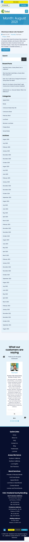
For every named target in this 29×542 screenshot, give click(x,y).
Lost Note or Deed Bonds (14, 465)
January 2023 (5, 250)
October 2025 (5, 157)
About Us (14, 420)
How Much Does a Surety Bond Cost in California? (12, 68)
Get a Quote (15, 2)
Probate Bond (5, 123)
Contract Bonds (14, 468)
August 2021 (5, 311)
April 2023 (5, 239)
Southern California (14, 441)
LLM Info (14, 434)
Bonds (4, 102)
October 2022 (5, 261)
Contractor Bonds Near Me (9, 105)
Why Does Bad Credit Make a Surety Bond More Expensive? (13, 73)
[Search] (24, 59)
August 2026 (5, 135)
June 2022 (5, 275)
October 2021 (5, 304)
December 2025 (6, 149)
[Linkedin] (14, 396)
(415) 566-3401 (16, 484)
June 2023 (5, 232)
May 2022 (4, 279)
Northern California (14, 443)
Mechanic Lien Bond (7, 120)
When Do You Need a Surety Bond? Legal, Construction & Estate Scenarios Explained (13, 84)
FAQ (14, 423)
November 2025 (6, 153)
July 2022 (4, 272)
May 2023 (4, 236)
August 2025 (5, 160)
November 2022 (6, 257)
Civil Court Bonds (15, 459)
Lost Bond (5, 116)
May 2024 (4, 203)
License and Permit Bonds (14, 470)
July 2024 (4, 196)
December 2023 (6, 218)
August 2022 (5, 268)
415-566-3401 (16, 496)
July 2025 (4, 164)
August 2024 (5, 193)
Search (4, 56)
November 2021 (6, 300)
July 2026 (4, 139)
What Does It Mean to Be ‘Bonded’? (12, 32)
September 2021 (6, 308)
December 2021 (6, 297)
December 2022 (6, 254)
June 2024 (5, 200)
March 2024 (5, 211)
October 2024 (5, 185)
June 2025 (5, 167)
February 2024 (6, 214)
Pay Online (23, 5)
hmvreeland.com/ (11, 392)
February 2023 (6, 246)
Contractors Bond (6, 109)
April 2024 (5, 207)
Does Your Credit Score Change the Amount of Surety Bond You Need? (14, 78)
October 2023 (5, 225)
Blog (14, 428)
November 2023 (6, 221)
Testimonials (14, 431)
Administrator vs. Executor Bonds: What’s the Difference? (14, 89)
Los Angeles (14, 446)
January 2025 (5, 175)
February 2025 (6, 171)
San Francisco (14, 449)
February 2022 (6, 290)
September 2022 (6, 264)
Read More (6, 50)
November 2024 (6, 182)
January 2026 (5, 146)
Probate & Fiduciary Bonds (14, 457)
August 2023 (5, 228)
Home (14, 417)
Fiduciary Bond (6, 113)
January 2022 (5, 293)
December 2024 (6, 178)
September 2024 (6, 189)
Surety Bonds (5, 127)
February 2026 (6, 142)
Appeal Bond (5, 98)
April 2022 (5, 282)
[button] (11, 403)
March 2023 (5, 243)
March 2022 (5, 286)
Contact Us (14, 425)
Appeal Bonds (14, 462)
